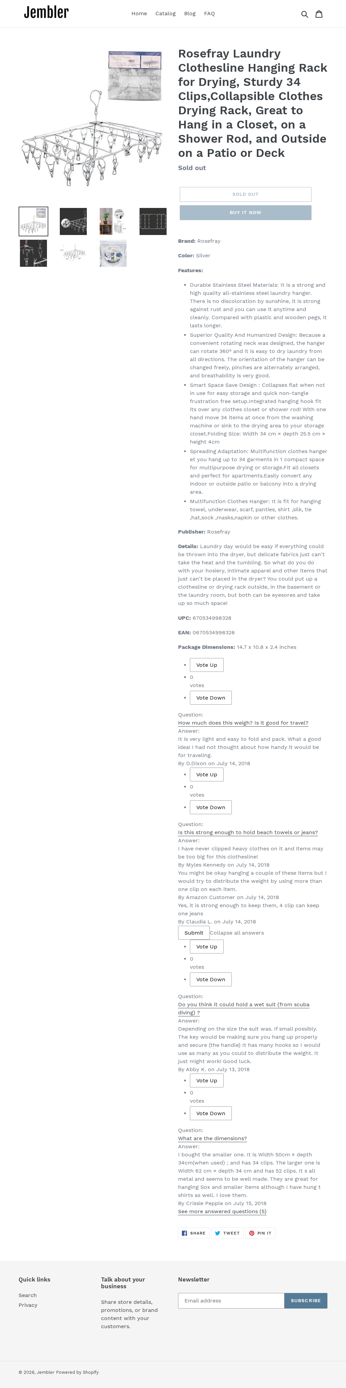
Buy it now (246, 212)
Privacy (28, 1305)
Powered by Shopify (77, 1372)
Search (28, 1295)
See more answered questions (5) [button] (222, 1211)
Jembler (45, 1372)
